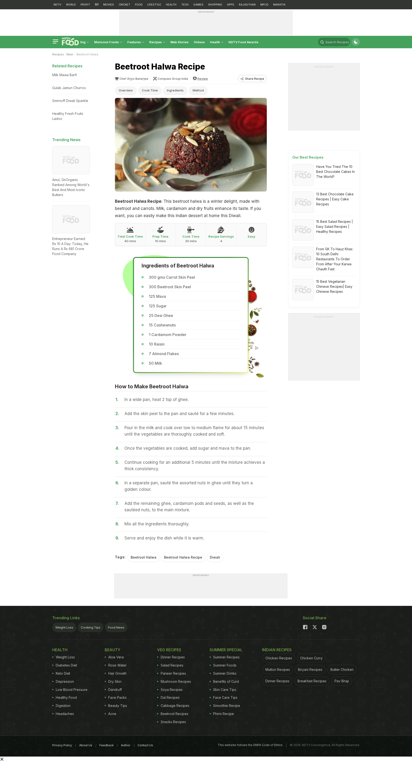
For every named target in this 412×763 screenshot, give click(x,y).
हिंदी (96, 4)
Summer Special (226, 649)
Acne (112, 714)
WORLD (71, 4)
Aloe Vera (116, 657)
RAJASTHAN (247, 4)
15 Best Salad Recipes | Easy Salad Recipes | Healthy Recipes (334, 226)
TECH (185, 4)
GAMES (198, 4)
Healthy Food (66, 697)
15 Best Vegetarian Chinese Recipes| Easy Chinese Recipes (334, 286)
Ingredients (175, 90)
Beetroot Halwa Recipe (183, 557)
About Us (85, 745)
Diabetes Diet (66, 665)
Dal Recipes (170, 697)
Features (134, 42)
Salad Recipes (172, 665)
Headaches (65, 714)
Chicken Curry (311, 658)
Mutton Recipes (277, 669)
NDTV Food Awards (243, 42)
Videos (199, 42)
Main (70, 54)
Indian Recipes (277, 649)
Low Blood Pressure (72, 690)
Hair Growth (117, 673)
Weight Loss (64, 627)
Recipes (156, 42)
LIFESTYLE (154, 4)
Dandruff (115, 690)
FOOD (139, 4)
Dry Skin (114, 681)
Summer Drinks (225, 673)
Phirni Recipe (223, 714)
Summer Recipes (226, 657)
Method (198, 90)
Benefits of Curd (226, 681)
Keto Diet (63, 673)
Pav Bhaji (342, 681)
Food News (116, 627)
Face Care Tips (225, 697)
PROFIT (85, 4)
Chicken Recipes (278, 658)
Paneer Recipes (173, 673)
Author (125, 745)
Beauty (112, 649)
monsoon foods (107, 42)
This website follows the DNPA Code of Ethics (250, 745)
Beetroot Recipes (174, 714)
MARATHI (279, 4)
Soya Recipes (172, 690)
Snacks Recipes (173, 722)
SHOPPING (215, 4)
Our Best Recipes (308, 157)
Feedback (106, 745)
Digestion (63, 706)
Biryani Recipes (310, 669)
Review (202, 78)
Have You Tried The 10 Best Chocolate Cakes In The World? (335, 172)
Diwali (215, 557)
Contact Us (145, 745)
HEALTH (171, 4)
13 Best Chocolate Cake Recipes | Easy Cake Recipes (335, 199)
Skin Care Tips (224, 690)
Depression (65, 681)
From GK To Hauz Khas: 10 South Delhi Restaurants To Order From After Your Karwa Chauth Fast (334, 259)
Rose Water (117, 665)
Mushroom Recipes (176, 681)
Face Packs (117, 697)
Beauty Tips (117, 706)
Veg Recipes (169, 649)
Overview (126, 90)
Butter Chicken (342, 669)
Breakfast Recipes (312, 681)
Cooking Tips (90, 627)
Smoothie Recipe (226, 706)
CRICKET (124, 4)
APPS (230, 4)
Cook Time (150, 90)
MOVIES (108, 4)
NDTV (57, 4)
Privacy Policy (62, 745)
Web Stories (179, 42)
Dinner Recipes (173, 657)
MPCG (264, 4)
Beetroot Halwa (143, 557)
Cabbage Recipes (175, 706)
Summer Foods (225, 665)
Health (215, 42)
